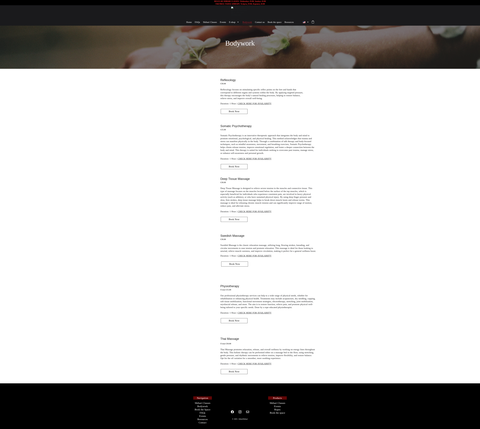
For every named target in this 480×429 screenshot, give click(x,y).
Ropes (277, 409)
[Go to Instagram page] (240, 411)
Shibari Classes (210, 22)
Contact (202, 422)
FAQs (197, 22)
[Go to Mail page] (247, 411)
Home (189, 22)
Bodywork (247, 22)
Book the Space (202, 409)
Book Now (234, 111)
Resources (289, 22)
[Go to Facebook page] (232, 411)
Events (223, 22)
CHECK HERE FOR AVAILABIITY (255, 103)
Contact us (260, 22)
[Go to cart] (312, 22)
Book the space (275, 22)
